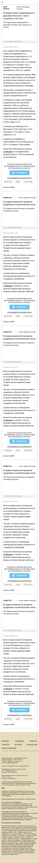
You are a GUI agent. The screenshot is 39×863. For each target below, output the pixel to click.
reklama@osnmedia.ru (22, 775)
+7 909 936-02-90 (12, 772)
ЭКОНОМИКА (19, 741)
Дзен (18, 182)
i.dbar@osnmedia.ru (10, 770)
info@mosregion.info (11, 763)
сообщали (7, 152)
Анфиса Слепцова (30, 197)
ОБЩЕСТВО (7, 198)
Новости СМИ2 (8, 187)
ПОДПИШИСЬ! (21, 173)
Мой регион (6, 8)
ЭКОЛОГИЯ (18, 744)
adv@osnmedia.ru (7, 777)
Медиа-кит (18, 802)
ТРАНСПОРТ (6, 744)
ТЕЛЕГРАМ (28, 182)
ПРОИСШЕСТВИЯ (31, 744)
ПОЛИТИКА (5, 741)
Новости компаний (9, 748)
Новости (8, 182)
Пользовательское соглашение (11, 823)
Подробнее (28, 819)
